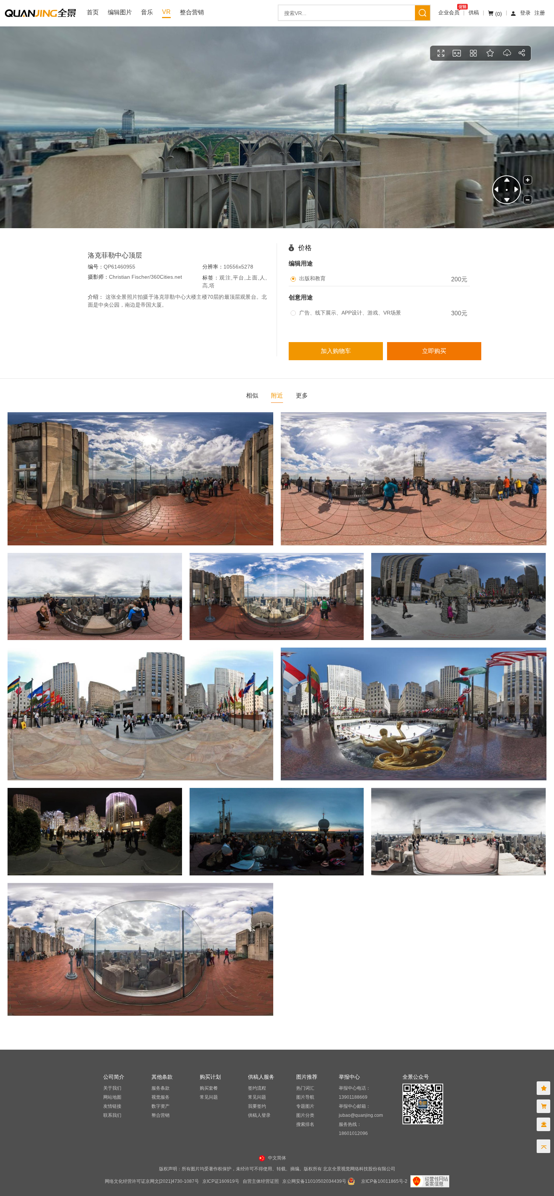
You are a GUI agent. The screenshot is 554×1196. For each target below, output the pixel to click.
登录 (525, 13)
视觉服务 (161, 1097)
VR (166, 12)
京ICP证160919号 (220, 1181)
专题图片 (305, 1106)
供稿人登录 (259, 1115)
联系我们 (112, 1115)
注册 (539, 13)
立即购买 (434, 351)
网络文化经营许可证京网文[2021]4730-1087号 (152, 1181)
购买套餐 (209, 1088)
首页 (93, 12)
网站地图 (112, 1097)
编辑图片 (120, 12)
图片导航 (305, 1097)
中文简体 (277, 1158)
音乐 (147, 12)
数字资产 (161, 1106)
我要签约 (257, 1106)
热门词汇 (305, 1088)
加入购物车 (336, 351)
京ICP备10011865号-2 (384, 1181)
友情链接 (112, 1106)
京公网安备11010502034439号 (314, 1181)
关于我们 (112, 1088)
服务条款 (161, 1088)
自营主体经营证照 (261, 1181)
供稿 (473, 12)
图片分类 (305, 1115)
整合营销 (192, 12)
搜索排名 (305, 1124)
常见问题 (209, 1097)
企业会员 (448, 12)
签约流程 (257, 1088)
